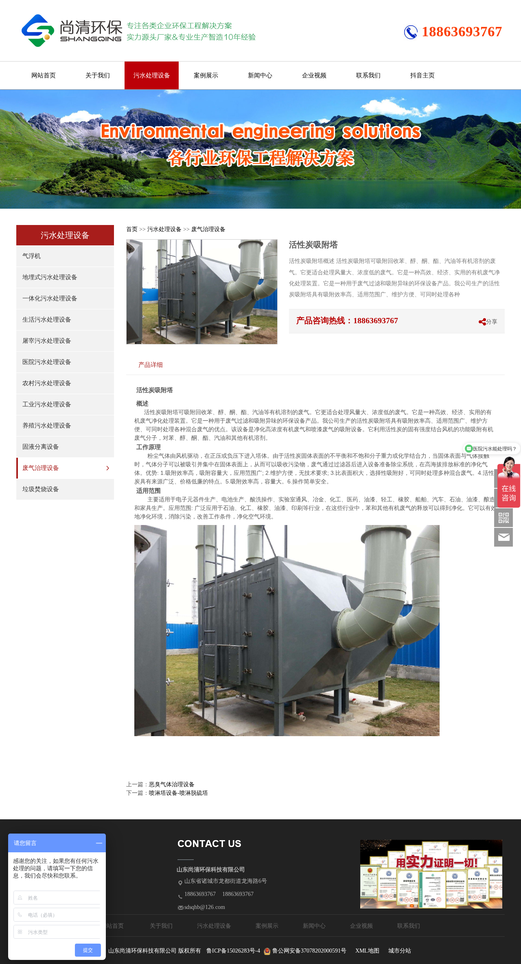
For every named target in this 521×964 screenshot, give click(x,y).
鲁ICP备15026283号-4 (233, 951)
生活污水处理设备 (46, 319)
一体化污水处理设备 (49, 298)
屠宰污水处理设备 (46, 341)
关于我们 (97, 75)
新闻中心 (260, 75)
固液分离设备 (40, 446)
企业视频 (314, 75)
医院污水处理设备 (46, 362)
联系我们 (368, 75)
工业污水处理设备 (46, 404)
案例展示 (206, 75)
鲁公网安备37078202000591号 (309, 951)
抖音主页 (422, 75)
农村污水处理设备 (46, 383)
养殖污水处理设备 (46, 425)
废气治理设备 (40, 468)
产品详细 (150, 364)
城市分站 (399, 951)
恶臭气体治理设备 (172, 784)
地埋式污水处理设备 (49, 277)
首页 (132, 229)
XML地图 (367, 951)
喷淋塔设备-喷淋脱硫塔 (178, 793)
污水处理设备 (152, 75)
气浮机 (31, 256)
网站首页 (43, 75)
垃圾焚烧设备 (40, 489)
